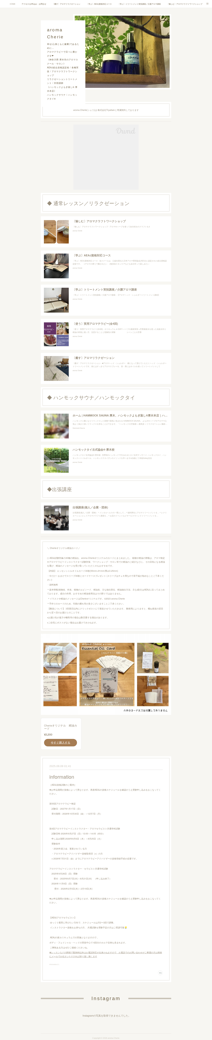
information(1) (54, 964)
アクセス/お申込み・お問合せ (34, 3)
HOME (12, 3)
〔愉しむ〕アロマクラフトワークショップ (184, 3)
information (61, 776)
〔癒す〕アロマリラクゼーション (66, 3)
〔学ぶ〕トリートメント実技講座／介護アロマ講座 (139, 3)
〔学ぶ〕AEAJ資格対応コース (99, 3)
